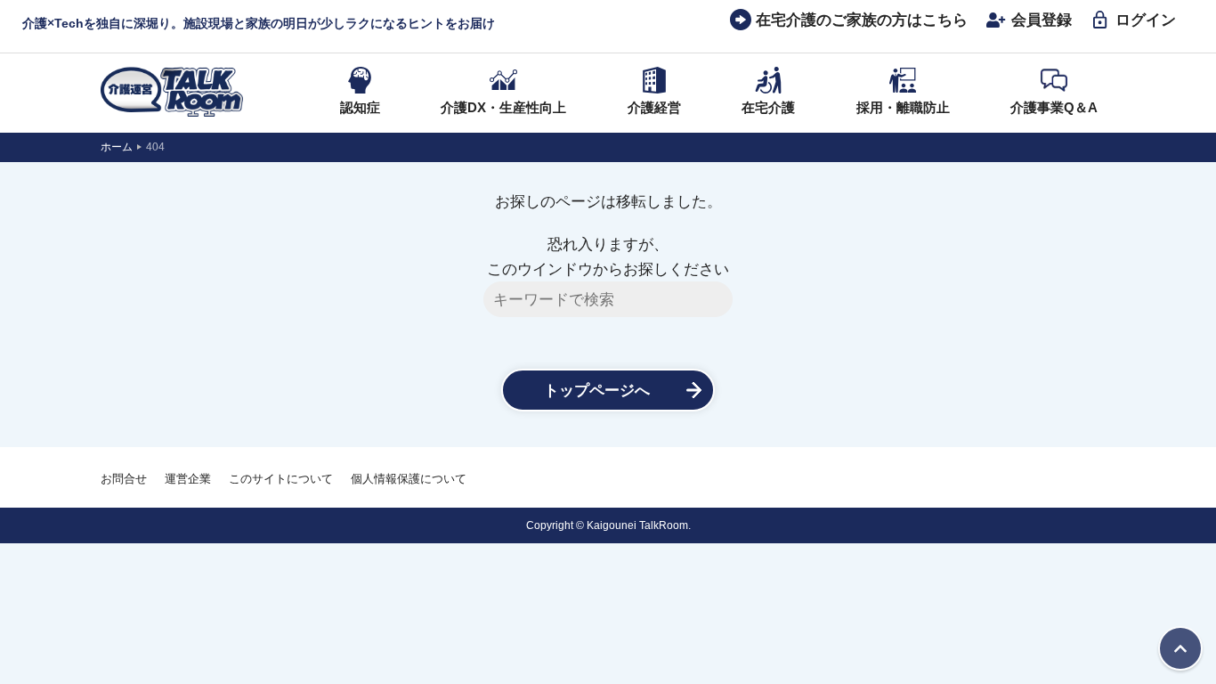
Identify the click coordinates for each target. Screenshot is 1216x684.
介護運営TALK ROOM (172, 91)
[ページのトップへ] (1180, 648)
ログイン (1145, 20)
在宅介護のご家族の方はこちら (862, 20)
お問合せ (124, 478)
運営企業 (188, 478)
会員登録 (1041, 20)
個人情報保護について (408, 478)
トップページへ (597, 390)
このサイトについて (281, 478)
